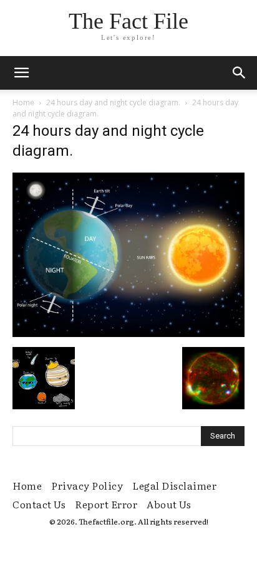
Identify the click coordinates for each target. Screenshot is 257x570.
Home (23, 102)
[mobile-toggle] (21, 73)
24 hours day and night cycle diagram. (113, 102)
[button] (239, 73)
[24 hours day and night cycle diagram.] (128, 334)
